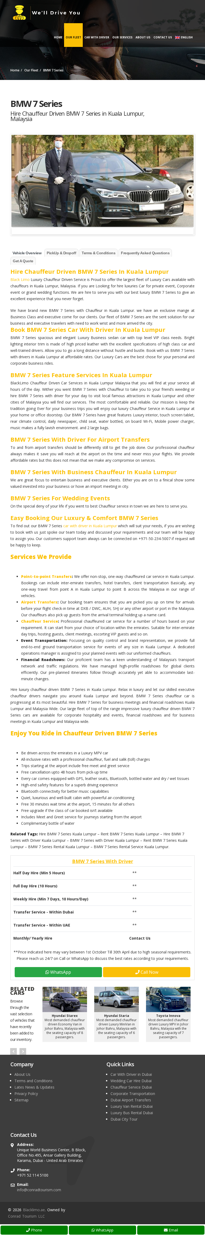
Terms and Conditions (33, 1080)
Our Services (122, 37)
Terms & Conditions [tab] (98, 253)
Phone (36, 1230)
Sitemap (21, 1099)
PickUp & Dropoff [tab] (61, 253)
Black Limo (20, 279)
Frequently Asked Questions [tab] (145, 253)
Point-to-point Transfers (46, 576)
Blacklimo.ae (34, 1209)
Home (58, 37)
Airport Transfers (39, 602)
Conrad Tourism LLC (26, 1216)
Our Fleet (73, 37)
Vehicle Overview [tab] (27, 253)
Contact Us (162, 37)
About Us (143, 37)
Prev (13, 1051)
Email (173, 1230)
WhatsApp (104, 1230)
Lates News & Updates (34, 1087)
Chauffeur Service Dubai (131, 1087)
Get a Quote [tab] (23, 261)
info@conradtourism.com (39, 1189)
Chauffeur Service (39, 621)
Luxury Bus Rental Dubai (132, 1112)
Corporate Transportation (133, 1093)
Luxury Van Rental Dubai (132, 1106)
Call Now (149, 972)
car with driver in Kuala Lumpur (90, 525)
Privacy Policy (26, 1093)
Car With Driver (96, 37)
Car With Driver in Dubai (131, 1074)
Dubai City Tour (124, 1119)
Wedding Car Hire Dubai (131, 1080)
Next (22, 1051)
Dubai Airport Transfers (131, 1099)
